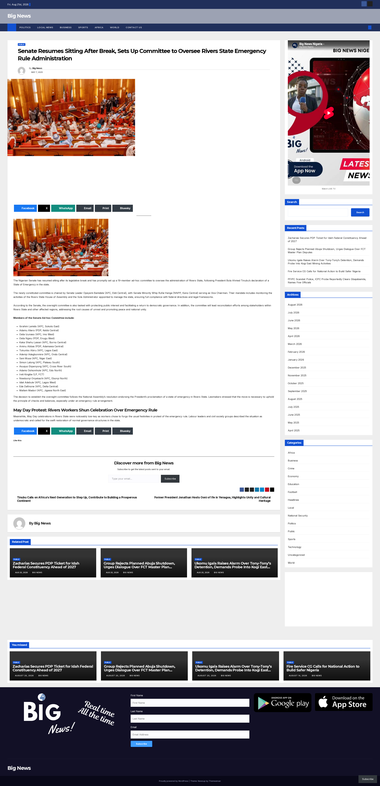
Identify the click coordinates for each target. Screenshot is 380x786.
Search (292, 202)
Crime (291, 468)
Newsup (201, 781)
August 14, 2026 (298, 675)
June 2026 (294, 320)
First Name (137, 695)
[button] (365, 27)
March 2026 (295, 343)
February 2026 (296, 351)
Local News (45, 27)
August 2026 (295, 304)
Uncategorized (296, 554)
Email (134, 727)
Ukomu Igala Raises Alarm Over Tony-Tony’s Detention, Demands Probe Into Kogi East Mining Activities (232, 567)
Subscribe (170, 478)
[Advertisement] (102, 181)
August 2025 (295, 399)
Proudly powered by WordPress (174, 781)
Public (21, 44)
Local (291, 507)
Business (66, 27)
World (114, 27)
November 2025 (297, 375)
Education (293, 484)
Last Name (137, 711)
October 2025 (296, 383)
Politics (25, 27)
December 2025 (297, 367)
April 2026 (294, 336)
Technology (294, 547)
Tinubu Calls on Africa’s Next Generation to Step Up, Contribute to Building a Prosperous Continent (77, 499)
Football (292, 492)
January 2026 (296, 359)
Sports (83, 27)
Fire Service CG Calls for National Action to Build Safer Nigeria (324, 271)
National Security (298, 515)
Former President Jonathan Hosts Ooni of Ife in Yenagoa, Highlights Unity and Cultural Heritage (212, 499)
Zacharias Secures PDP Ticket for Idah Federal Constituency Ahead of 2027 (46, 565)
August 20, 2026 (24, 675)
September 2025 (297, 391)
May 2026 (293, 328)
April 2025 (294, 430)
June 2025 (294, 414)
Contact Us (134, 27)
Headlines (293, 499)
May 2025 (293, 422)
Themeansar (215, 781)
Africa (99, 27)
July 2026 (293, 312)
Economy (293, 476)
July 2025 (293, 406)
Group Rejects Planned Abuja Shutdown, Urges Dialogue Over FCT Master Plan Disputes (139, 567)
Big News (19, 16)
